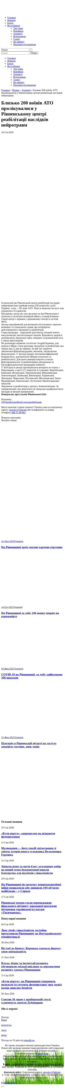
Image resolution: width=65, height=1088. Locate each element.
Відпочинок (19, 36)
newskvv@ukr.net (18, 410)
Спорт (16, 39)
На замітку (18, 41)
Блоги (10, 23)
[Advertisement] (32, 784)
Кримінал (18, 31)
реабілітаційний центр (17, 402)
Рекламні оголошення (24, 44)
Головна (11, 17)
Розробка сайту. (9, 1082)
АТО (3, 402)
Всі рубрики (13, 25)
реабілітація (35, 402)
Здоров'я (26, 90)
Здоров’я (17, 33)
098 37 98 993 (18, 412)
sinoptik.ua (29, 1040)
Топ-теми (18, 28)
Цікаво (15, 90)
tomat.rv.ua (43, 1053)
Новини (11, 20)
